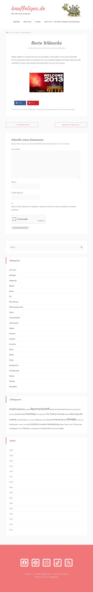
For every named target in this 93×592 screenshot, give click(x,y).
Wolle (61, 428)
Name (14, 182)
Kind (65, 420)
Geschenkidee (14, 318)
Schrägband (13, 428)
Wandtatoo (13, 387)
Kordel (28, 424)
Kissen (21, 424)
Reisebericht (13, 365)
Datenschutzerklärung (61, 574)
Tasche (26, 428)
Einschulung (13, 302)
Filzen (11, 312)
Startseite (16, 22)
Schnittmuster (14, 371)
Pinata (11, 360)
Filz (47, 414)
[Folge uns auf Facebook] (24, 562)
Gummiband (30, 420)
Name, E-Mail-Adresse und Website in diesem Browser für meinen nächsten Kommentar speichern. (43, 208)
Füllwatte (60, 414)
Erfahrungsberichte (16, 307)
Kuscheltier (42, 424)
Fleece (53, 414)
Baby (22, 409)
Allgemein (18, 32)
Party (70, 424)
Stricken (12, 381)
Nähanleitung (53, 424)
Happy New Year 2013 (71, 125)
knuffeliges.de (28, 8)
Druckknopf (74, 409)
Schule (20, 428)
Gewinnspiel (13, 323)
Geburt (67, 414)
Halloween (38, 420)
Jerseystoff (49, 420)
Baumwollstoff (40, 409)
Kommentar (16, 149)
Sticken (11, 376)
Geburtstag (74, 414)
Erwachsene (20, 414)
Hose (43, 420)
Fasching (30, 414)
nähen (62, 424)
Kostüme (12, 344)
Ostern (66, 424)
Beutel (52, 409)
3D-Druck (12, 270)
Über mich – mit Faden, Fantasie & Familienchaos (62, 22)
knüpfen (12, 339)
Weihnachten (55, 428)
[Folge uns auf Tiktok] (57, 562)
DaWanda (68, 409)
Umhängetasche (35, 428)
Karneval (12, 334)
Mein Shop (27, 22)
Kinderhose (80, 420)
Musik (11, 349)
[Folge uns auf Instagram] (46, 562)
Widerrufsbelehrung (43, 574)
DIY (10, 296)
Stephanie (61, 48)
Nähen (11, 355)
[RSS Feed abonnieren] (68, 562)
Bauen (11, 291)
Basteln (12, 286)
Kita (24, 424)
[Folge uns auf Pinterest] (35, 562)
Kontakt (37, 22)
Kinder (71, 419)
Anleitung (14, 409)
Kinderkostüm (13, 424)
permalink (71, 109)
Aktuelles (12, 275)
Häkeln (11, 328)
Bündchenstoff (59, 409)
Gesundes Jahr (52, 109)
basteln (28, 409)
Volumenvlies (45, 428)
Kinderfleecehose (22, 125)
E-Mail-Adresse (17, 193)
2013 (45, 109)
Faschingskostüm (41, 414)
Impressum (28, 574)
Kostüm (34, 424)
